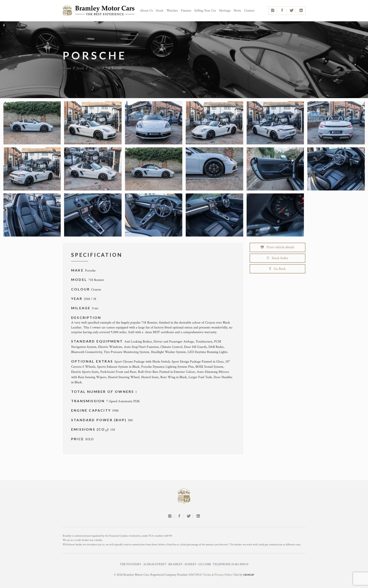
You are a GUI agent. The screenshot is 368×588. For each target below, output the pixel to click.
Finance (186, 10)
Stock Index (278, 258)
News (237, 10)
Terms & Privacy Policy (217, 575)
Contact (249, 10)
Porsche (95, 68)
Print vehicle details (279, 247)
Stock (159, 10)
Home (67, 68)
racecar (248, 574)
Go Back (278, 268)
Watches (172, 10)
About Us (146, 10)
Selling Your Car (205, 10)
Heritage (225, 10)
